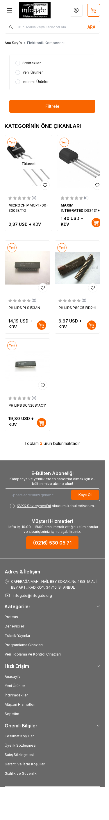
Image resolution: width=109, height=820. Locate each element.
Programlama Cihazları (24, 645)
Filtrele (52, 106)
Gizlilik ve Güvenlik (21, 773)
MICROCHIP (19, 205)
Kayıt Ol (85, 495)
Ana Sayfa (13, 43)
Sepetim (12, 714)
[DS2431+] (80, 163)
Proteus (11, 617)
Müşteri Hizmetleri (20, 704)
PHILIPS (15, 308)
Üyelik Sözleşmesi (20, 745)
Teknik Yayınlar (17, 635)
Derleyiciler (14, 626)
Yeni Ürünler (15, 686)
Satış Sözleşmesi (19, 755)
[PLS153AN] (27, 268)
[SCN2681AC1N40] (27, 366)
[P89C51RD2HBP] (77, 268)
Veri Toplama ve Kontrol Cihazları (33, 654)
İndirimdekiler (16, 695)
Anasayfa (13, 676)
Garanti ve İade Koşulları (25, 764)
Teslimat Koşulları (20, 736)
